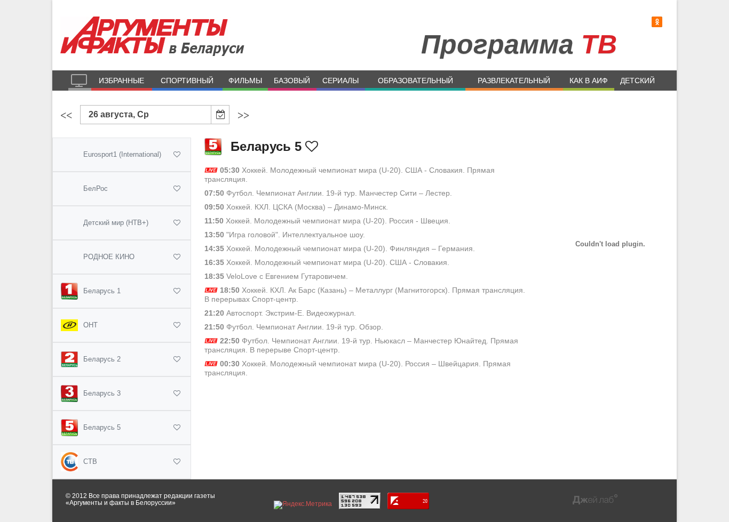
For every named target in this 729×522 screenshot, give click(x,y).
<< (66, 115)
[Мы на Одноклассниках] (657, 23)
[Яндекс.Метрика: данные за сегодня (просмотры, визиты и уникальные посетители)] (303, 505)
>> (243, 115)
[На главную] (79, 80)
